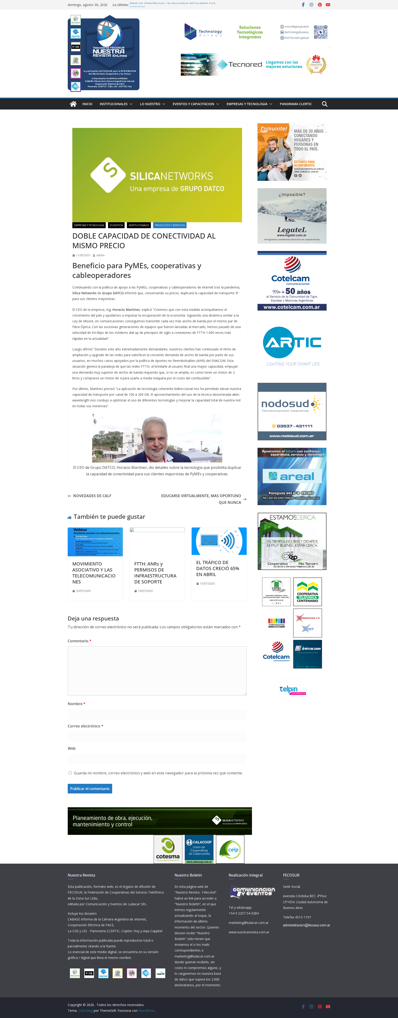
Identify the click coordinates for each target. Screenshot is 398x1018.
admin (100, 255)
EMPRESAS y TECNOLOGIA (247, 104)
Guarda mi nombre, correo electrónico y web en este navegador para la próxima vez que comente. (158, 773)
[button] (130, 104)
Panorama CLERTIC (296, 104)
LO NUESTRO (150, 104)
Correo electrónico (85, 726)
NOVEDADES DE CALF (92, 495)
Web (72, 748)
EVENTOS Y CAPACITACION (193, 104)
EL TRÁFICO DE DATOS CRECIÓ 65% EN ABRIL (217, 568)
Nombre (76, 703)
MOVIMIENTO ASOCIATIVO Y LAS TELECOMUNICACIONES (94, 573)
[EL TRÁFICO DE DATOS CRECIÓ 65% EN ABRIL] (219, 530)
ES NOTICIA (116, 225)
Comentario (79, 640)
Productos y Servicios (170, 225)
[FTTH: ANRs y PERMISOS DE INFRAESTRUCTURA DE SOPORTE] (157, 530)
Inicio (87, 104)
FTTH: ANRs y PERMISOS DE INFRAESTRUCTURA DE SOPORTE (155, 573)
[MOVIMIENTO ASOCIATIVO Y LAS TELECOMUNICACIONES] (95, 530)
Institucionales (114, 104)
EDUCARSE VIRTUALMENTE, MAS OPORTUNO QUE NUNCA (201, 499)
